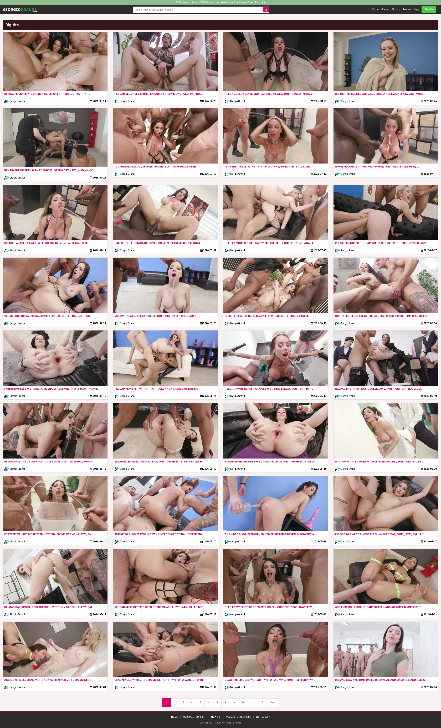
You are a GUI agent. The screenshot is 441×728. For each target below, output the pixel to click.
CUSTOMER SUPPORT (194, 717)
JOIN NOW (428, 9)
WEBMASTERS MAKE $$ (238, 717)
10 (243, 702)
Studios (396, 9)
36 (261, 702)
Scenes (385, 9)
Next (272, 702)
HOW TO (215, 717)
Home (375, 9)
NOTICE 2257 (263, 717)
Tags (416, 9)
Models (407, 9)
